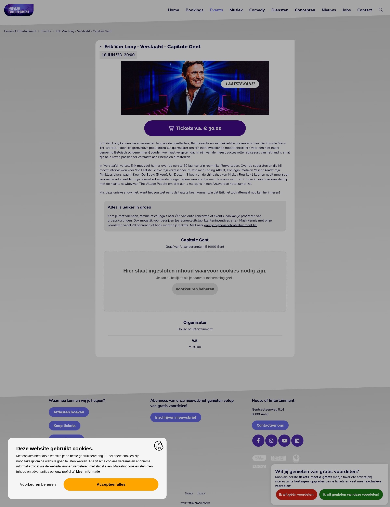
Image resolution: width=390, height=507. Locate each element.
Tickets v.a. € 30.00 (199, 128)
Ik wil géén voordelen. (296, 494)
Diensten (279, 10)
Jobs (346, 10)
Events (216, 10)
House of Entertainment (20, 31)
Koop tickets (65, 426)
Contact (364, 10)
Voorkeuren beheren (195, 289)
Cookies (189, 493)
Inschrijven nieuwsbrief (175, 417)
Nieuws (329, 10)
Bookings (195, 10)
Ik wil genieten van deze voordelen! (351, 494)
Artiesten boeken (69, 412)
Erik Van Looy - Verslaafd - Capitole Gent (84, 31)
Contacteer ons (270, 425)
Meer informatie (88, 471)
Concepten (305, 10)
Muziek (236, 10)
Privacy (201, 493)
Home (173, 10)
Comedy (257, 10)
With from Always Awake (195, 503)
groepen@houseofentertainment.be (230, 225)
